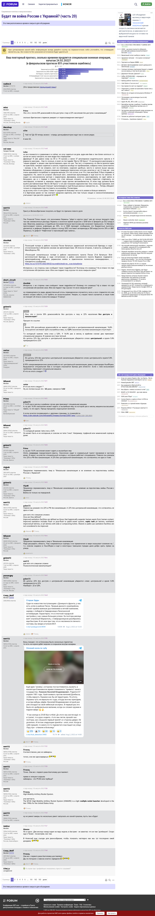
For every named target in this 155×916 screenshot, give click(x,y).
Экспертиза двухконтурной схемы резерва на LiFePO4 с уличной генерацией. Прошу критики (137, 112)
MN (58, 66)
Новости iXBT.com (125, 228)
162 (35, 42)
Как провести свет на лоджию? (132, 86)
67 (61, 66)
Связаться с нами (50, 905)
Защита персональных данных (85, 907)
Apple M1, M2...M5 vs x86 (129, 102)
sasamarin (29, 553)
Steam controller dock (130, 220)
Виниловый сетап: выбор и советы (133, 55)
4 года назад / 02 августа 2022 (35, 83)
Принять (100, 913)
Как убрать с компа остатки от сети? (133, 389)
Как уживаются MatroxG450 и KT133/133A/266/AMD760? (131, 386)
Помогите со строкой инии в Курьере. (134, 403)
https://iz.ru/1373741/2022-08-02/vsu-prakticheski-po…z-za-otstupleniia (53, 264)
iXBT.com (47, 910)
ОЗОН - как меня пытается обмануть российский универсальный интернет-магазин (134, 50)
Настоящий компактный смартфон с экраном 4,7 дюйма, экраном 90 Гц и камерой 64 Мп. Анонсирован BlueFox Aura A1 (136, 247)
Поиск (76, 905)
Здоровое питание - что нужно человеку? (135, 58)
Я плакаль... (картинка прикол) (131, 119)
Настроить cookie (67, 907)
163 (40, 42)
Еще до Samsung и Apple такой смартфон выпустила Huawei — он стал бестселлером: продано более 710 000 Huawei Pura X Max (136, 259)
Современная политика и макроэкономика (17, 11)
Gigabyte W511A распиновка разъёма (135, 223)
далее (45, 42)
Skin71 (28, 236)
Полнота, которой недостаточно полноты (137, 216)
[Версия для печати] (106, 43)
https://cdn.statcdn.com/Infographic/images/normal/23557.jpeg (57, 415)
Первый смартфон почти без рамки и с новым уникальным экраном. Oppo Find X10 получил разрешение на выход (137, 253)
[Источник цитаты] (107, 113)
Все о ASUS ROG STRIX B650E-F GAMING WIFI (136, 45)
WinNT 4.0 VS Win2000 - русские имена (134, 392)
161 (31, 42)
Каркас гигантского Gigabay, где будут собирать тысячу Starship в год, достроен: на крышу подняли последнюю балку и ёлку (136, 271)
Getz (27, 421)
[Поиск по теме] (109, 43)
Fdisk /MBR (124, 412)
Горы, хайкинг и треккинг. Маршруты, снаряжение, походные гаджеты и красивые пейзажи (136, 207)
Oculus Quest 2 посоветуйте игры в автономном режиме (135, 212)
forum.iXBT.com (89, 910)
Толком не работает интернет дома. (133, 116)
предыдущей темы (48, 87)
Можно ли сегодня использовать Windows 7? (136, 93)
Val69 (28, 123)
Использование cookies (52, 907)
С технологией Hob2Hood (137, 23)
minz (27, 498)
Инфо (111, 83)
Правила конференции (65, 905)
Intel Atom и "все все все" (130, 83)
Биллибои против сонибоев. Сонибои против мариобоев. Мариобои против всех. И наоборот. (136, 106)
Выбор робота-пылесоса (130, 81)
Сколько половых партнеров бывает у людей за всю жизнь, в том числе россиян (137, 70)
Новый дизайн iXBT (127, 382)
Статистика (87, 905)
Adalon (28, 203)
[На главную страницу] (10, 4)
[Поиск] (136, 4)
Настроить (112, 913)
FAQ (80, 905)
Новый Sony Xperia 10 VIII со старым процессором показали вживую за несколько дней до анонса (137, 265)
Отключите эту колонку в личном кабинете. (133, 416)
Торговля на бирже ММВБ (130, 62)
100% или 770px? (126, 396)
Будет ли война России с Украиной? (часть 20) (39, 16)
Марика (28, 531)
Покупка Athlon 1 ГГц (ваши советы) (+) (134, 408)
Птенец (35, 236)
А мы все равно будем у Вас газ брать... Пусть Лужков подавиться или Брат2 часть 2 (136, 379)
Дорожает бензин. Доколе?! (130, 74)
